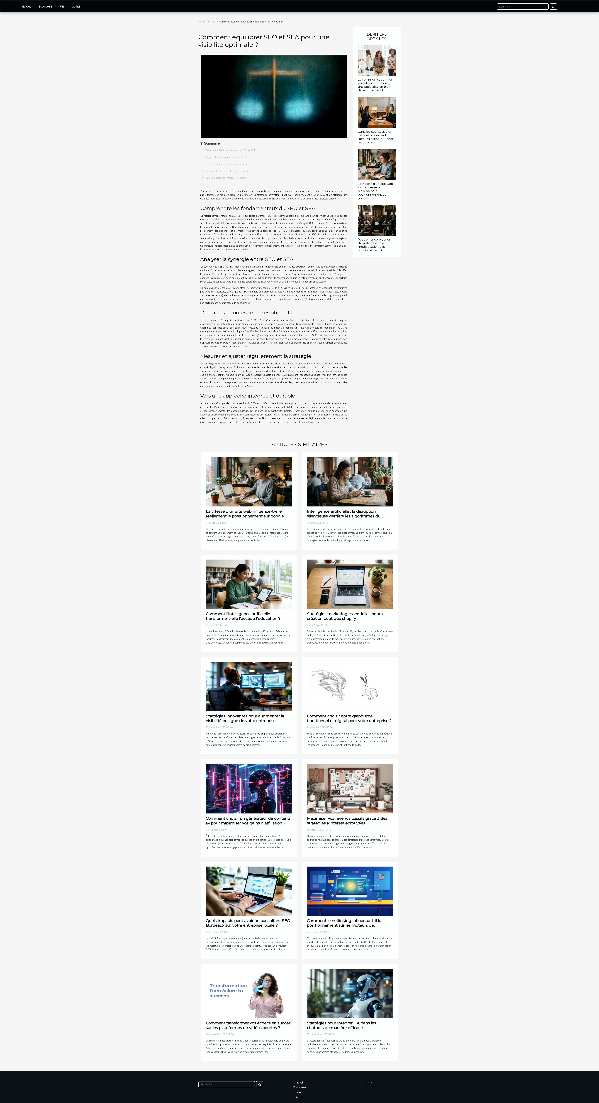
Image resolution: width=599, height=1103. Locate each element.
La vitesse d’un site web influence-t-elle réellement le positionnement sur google (375, 191)
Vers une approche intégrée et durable (226, 178)
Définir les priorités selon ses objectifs (226, 164)
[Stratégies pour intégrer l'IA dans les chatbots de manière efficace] (350, 993)
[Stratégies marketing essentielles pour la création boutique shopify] (350, 584)
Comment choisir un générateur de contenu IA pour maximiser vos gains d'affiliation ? (248, 820)
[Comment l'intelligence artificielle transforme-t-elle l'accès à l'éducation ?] (249, 584)
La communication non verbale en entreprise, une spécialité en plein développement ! (375, 85)
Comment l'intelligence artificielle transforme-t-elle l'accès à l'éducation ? (243, 616)
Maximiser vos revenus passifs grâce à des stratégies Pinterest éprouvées (347, 820)
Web (62, 6)
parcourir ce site (327, 382)
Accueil (202, 21)
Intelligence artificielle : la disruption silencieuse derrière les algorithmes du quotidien (344, 516)
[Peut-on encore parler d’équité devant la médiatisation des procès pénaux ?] (377, 220)
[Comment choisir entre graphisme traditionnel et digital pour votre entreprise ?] (350, 686)
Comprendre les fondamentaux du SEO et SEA (230, 150)
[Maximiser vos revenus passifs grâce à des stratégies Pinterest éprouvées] (350, 788)
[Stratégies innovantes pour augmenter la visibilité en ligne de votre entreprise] (249, 686)
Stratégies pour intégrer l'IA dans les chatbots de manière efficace (341, 1025)
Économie (45, 6)
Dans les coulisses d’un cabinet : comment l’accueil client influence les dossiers (376, 137)
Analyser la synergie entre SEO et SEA (226, 157)
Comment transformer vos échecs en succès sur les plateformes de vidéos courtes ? (248, 1025)
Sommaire (212, 143)
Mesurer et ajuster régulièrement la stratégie (229, 171)
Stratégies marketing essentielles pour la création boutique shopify (346, 616)
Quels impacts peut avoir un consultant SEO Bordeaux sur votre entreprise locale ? (248, 923)
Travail (26, 6)
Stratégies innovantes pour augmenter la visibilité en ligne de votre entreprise (245, 718)
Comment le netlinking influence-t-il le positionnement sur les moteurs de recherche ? (344, 925)
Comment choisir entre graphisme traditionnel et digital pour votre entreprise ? (349, 718)
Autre (76, 6)
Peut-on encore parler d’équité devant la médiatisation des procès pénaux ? (374, 245)
